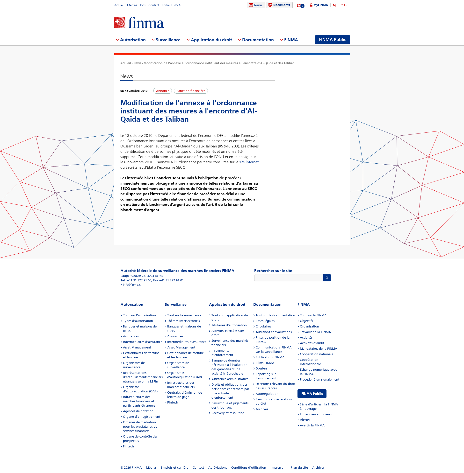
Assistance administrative (229, 379)
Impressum (278, 467)
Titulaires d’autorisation (229, 325)
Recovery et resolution (228, 413)
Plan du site (299, 467)
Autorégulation (267, 394)
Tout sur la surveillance (184, 315)
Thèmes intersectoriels (183, 321)
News (258, 5)
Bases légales (265, 321)
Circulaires (263, 326)
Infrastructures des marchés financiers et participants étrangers (139, 401)
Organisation (309, 326)
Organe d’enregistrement (141, 416)
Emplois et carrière (174, 467)
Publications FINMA (270, 357)
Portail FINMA (171, 5)
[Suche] (334, 6)
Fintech (128, 446)
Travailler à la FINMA (315, 332)
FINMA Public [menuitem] (332, 39)
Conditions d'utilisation (248, 467)
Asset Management (137, 347)
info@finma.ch (132, 284)
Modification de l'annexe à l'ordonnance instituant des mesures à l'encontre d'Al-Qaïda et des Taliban (219, 63)
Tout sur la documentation (275, 315)
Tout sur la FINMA (313, 315)
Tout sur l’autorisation (139, 315)
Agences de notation (138, 411)
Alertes (305, 420)
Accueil (119, 5)
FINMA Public (312, 394)
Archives (262, 409)
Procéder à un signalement (319, 379)
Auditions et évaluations (274, 332)
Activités (306, 337)
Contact (153, 5)
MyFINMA (320, 5)
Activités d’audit (312, 343)
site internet (249, 162)
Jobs (142, 5)
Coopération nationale (316, 354)
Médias (132, 5)
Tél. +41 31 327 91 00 (136, 280)
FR (346, 5)
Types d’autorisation (138, 321)
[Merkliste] (299, 5)
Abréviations (217, 467)
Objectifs (306, 321)
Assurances (131, 336)
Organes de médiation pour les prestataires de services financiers (140, 426)
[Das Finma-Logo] (139, 23)
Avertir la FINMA (312, 425)
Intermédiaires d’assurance (142, 342)
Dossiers (261, 368)
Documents (281, 5)
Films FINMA (265, 363)
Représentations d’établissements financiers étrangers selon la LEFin (143, 377)
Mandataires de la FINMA (318, 348)
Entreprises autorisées (316, 414)
